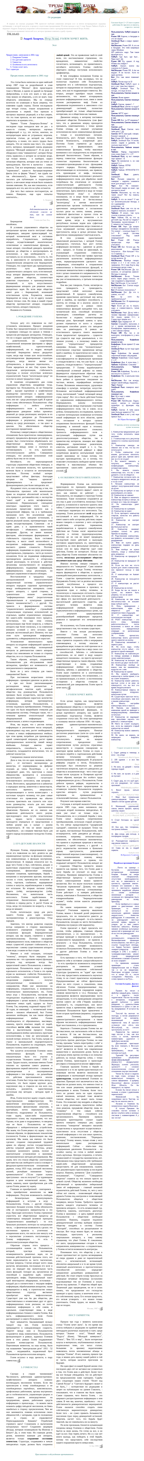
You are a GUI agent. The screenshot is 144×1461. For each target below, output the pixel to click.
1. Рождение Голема (19, 57)
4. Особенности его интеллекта (23, 65)
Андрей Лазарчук (33, 38)
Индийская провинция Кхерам (126, 863)
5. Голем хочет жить (19, 67)
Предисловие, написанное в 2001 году (22, 55)
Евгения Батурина (123, 984)
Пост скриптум (12, 69)
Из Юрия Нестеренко (127, 419)
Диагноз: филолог (135, 985)
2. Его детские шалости (20, 60)
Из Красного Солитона (130, 855)
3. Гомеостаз (15, 62)
